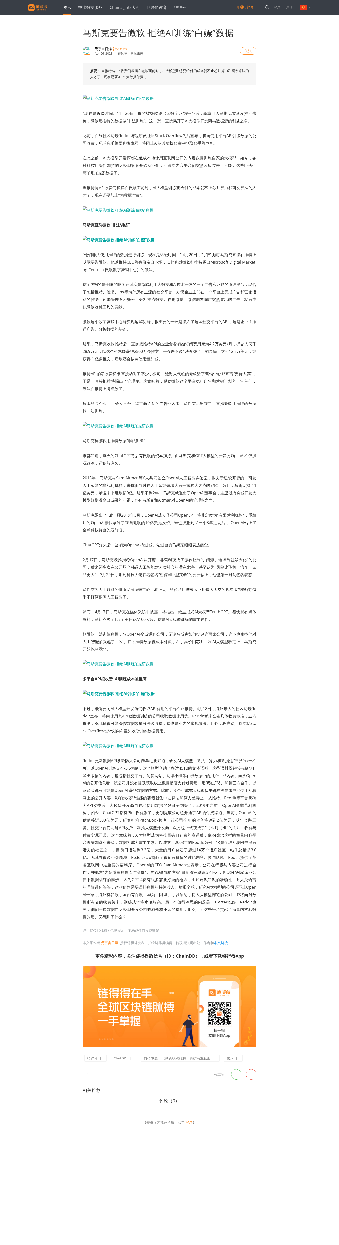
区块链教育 (157, 7)
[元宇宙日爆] (87, 50)
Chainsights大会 (124, 7)
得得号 (180, 7)
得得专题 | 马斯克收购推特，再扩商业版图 (177, 1058)
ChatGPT (121, 1058)
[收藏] (95, 1074)
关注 (248, 50)
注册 (289, 7)
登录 (277, 7)
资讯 (67, 7)
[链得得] (37, 11)
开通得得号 (245, 7)
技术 (230, 1058)
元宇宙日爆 (103, 48)
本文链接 (221, 942)
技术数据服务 (90, 7)
